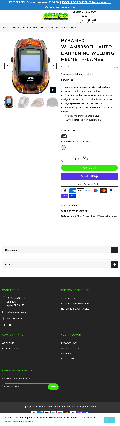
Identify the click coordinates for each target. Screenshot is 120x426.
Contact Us (68, 298)
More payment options (89, 184)
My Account (68, 343)
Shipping (65, 74)
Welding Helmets (107, 216)
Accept (109, 420)
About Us (8, 343)
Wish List (67, 353)
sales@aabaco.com (16, 312)
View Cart (67, 358)
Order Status (70, 348)
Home (4, 27)
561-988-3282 (15, 318)
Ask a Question (69, 205)
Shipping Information (75, 303)
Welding (90, 216)
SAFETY (79, 216)
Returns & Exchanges (75, 308)
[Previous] (7, 66)
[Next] (54, 66)
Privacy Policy (11, 348)
